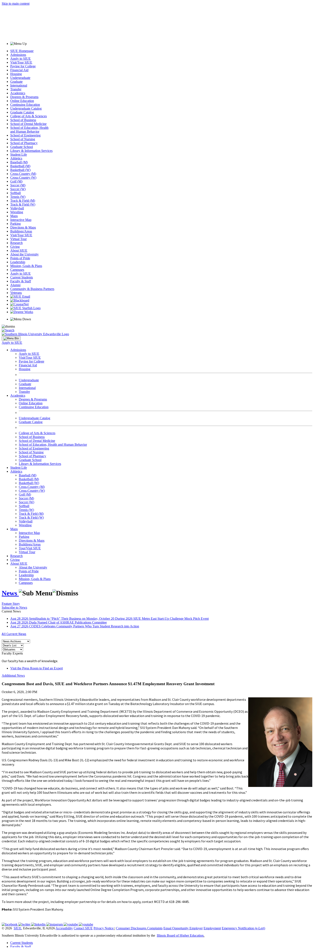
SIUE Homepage (22, 51)
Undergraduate (20, 78)
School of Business (23, 120)
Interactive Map (20, 220)
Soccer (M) (17, 185)
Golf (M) (16, 181)
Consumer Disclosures (131, 928)
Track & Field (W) (22, 204)
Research (16, 243)
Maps (14, 216)
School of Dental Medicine (28, 124)
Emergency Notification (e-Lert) (243, 928)
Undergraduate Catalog (26, 108)
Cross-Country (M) (23, 174)
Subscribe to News (14, 607)
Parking (15, 223)
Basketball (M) (20, 166)
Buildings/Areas (21, 231)
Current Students (21, 277)
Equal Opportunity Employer (183, 928)
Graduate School (21, 147)
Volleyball (17, 208)
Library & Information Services (31, 150)
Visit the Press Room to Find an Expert (36, 668)
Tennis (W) (17, 197)
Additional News (13, 675)
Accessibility (64, 928)
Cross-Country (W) (23, 177)
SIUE (17, 928)
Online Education (22, 101)
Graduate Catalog (22, 112)
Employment (212, 928)
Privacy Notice (104, 928)
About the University (24, 254)
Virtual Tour (18, 239)
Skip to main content (15, 3)
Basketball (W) (20, 170)
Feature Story (11, 603)
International (18, 85)
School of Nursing (22, 139)
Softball (15, 193)
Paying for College (23, 66)
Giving (15, 246)
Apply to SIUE (20, 58)
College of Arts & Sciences (28, 116)
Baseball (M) (19, 162)
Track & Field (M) (22, 200)
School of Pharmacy (24, 143)
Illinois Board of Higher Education (180, 935)
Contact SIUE (83, 928)
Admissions (18, 55)
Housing (16, 74)
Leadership (17, 262)
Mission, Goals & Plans (26, 266)
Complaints (155, 928)
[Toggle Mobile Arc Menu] (11, 338)
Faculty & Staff (20, 281)
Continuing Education (25, 104)
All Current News (14, 634)
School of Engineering (25, 135)
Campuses (17, 269)
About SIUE (18, 250)
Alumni (15, 285)
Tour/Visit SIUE (30, 548)
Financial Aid (19, 70)
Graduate (16, 81)
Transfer (15, 89)
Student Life (18, 154)
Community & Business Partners (32, 289)
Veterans (16, 293)
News (10, 593)
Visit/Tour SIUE (21, 62)
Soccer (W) (18, 189)
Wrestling (16, 212)
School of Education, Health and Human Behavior (29, 129)
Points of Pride (20, 258)
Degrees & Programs (24, 97)
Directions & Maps (23, 227)
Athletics (16, 158)
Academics (17, 93)
